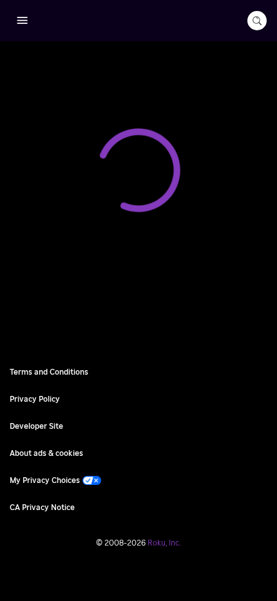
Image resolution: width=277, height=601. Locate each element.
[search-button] (257, 20)
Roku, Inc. (164, 543)
